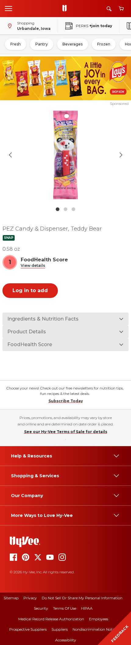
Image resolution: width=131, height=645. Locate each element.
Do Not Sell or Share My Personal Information (82, 598)
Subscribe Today (65, 401)
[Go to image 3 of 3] (73, 209)
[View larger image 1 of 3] (65, 155)
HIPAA (87, 608)
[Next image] (121, 155)
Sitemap (11, 598)
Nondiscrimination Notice (95, 629)
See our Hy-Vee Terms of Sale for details (65, 431)
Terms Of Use (64, 608)
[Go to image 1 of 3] (58, 209)
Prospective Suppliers (28, 629)
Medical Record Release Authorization (51, 619)
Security (41, 608)
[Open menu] (8, 8)
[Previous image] (10, 155)
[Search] (109, 8)
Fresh (15, 44)
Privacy (30, 598)
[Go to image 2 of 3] (65, 209)
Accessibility (65, 640)
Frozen (103, 44)
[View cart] (121, 9)
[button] (33, 265)
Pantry (41, 44)
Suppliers (59, 629)
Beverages (72, 44)
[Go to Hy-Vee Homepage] (66, 8)
